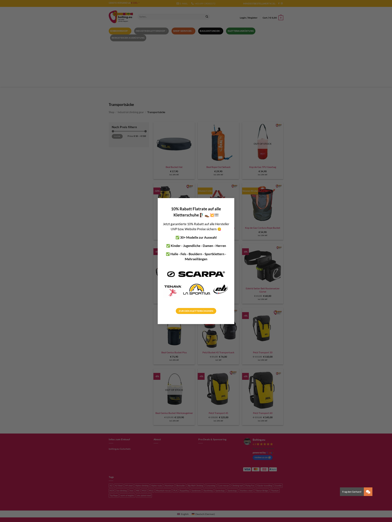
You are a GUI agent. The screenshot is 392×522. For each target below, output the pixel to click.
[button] (368, 491)
